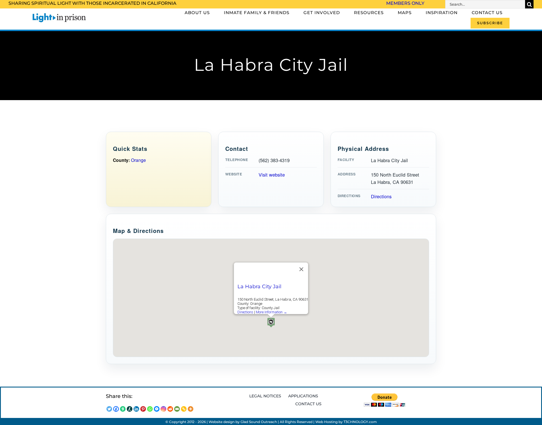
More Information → (271, 312)
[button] (271, 322)
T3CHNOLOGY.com (360, 422)
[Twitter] (109, 409)
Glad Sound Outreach (259, 422)
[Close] (301, 269)
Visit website (272, 174)
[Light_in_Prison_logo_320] (59, 14)
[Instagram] (163, 409)
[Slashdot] (129, 409)
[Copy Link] (184, 409)
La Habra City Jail (259, 286)
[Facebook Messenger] (156, 409)
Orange (138, 160)
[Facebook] (116, 409)
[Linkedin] (136, 409)
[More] (190, 409)
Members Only (405, 3)
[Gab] (123, 409)
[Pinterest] (143, 409)
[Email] (177, 409)
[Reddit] (170, 409)
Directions (381, 196)
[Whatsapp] (150, 409)
